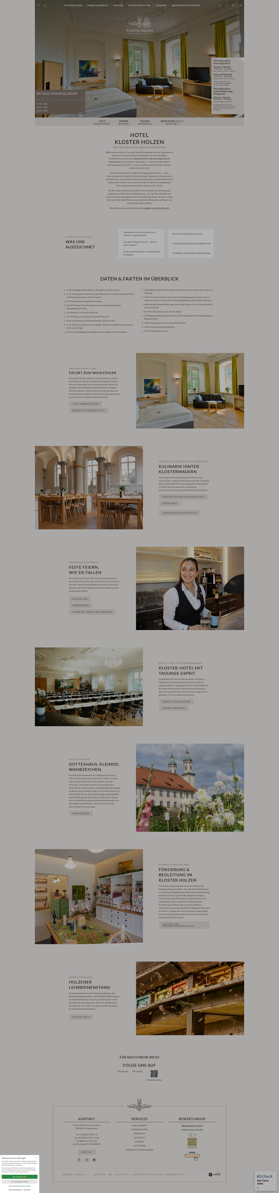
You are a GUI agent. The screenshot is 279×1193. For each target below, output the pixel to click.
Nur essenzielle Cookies (19, 1182)
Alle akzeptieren (18, 1177)
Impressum (27, 1190)
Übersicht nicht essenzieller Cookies (20, 1186)
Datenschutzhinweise (15, 1190)
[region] (19, 1166)
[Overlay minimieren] (36, 1158)
